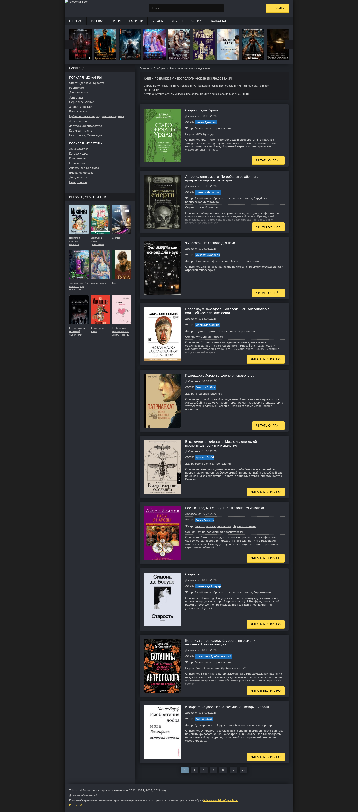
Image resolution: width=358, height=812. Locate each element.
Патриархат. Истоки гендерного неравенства (219, 375)
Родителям (76, 87)
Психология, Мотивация (85, 135)
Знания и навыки (80, 106)
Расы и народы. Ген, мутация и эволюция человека (224, 508)
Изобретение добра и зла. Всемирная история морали (227, 707)
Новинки (136, 20)
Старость (192, 574)
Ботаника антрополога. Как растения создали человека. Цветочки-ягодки (220, 642)
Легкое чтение (78, 121)
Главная (75, 20)
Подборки (218, 20)
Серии (196, 20)
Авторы (157, 20)
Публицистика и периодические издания (96, 116)
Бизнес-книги (78, 111)
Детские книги (78, 92)
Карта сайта (77, 805)
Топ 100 (97, 20)
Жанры (177, 20)
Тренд (116, 20)
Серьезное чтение (81, 102)
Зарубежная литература (85, 125)
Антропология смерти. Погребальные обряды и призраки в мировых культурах (222, 178)
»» (243, 770)
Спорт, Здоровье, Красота (86, 83)
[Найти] (219, 8)
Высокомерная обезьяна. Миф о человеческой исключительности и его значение (221, 443)
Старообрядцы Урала (202, 110)
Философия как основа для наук (210, 243)
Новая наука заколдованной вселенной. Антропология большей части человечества (227, 311)
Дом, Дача (76, 97)
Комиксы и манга (80, 130)
